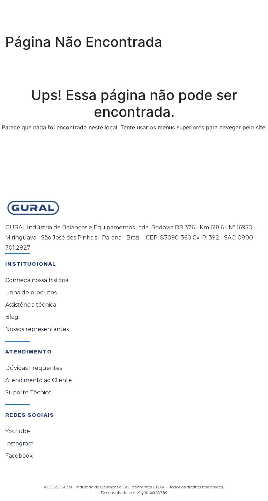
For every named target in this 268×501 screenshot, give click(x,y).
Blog (11, 317)
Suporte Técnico (28, 392)
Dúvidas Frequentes (33, 368)
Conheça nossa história (36, 280)
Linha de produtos (31, 292)
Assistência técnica (30, 304)
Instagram (19, 443)
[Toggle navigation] (252, 16)
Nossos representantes (37, 329)
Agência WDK (152, 492)
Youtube (17, 431)
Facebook (19, 455)
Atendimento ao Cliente (38, 380)
